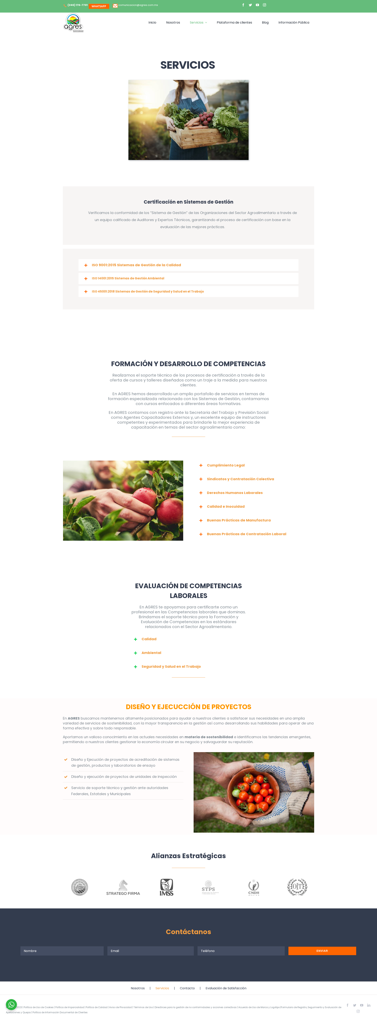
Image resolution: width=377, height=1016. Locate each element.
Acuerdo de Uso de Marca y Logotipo (259, 1007)
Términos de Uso (143, 1007)
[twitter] (250, 4)
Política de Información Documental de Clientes (60, 1012)
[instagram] (264, 4)
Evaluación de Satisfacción (226, 988)
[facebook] (243, 4)
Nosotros (138, 988)
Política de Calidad (96, 1007)
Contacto (187, 988)
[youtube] (257, 4)
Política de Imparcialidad (69, 1007)
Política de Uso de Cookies (39, 1007)
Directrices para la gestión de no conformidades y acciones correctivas (196, 1007)
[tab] (188, 265)
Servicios (162, 988)
